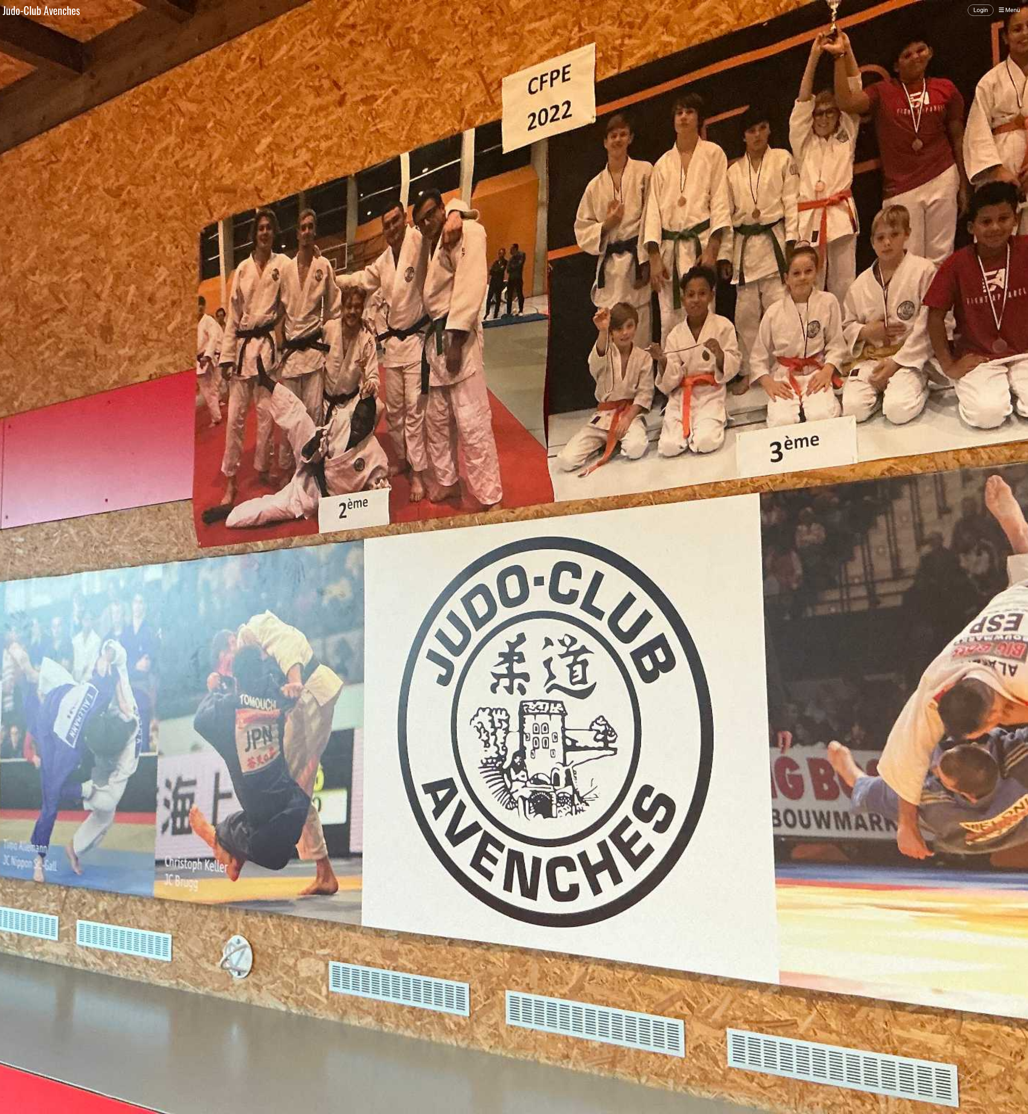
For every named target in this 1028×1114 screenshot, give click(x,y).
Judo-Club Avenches (41, 10)
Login (980, 10)
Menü (1012, 10)
